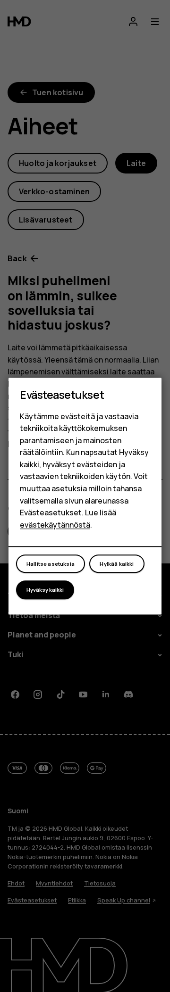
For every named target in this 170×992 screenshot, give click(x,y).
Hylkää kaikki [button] (117, 563)
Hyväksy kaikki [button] (45, 589)
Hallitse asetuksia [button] (50, 563)
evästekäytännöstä (55, 525)
